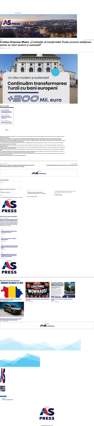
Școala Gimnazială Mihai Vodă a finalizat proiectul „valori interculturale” (62, 165)
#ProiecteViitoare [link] (3, 155)
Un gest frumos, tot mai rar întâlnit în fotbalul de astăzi (6, 122)
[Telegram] (84, 50)
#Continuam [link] (9, 155)
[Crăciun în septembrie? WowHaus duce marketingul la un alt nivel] (38, 290)
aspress (1, 39)
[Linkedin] (80, 50)
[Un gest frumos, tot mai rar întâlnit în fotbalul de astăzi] (63, 290)
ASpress (6, 129)
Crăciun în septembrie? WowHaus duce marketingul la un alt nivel (6, 117)
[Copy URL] (88, 50)
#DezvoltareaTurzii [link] (15, 155)
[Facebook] (87, 13)
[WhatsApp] (76, 50)
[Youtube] (92, 13)
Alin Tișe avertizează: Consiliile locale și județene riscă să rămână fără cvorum (6, 111)
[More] (92, 50)
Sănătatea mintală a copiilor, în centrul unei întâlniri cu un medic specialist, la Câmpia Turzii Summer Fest (9, 255)
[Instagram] (89, 13)
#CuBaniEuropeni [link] (22, 155)
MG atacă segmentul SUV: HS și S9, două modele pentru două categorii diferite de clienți (9, 246)
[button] (75, 36)
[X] (72, 50)
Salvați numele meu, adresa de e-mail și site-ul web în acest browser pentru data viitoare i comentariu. (65, 192)
